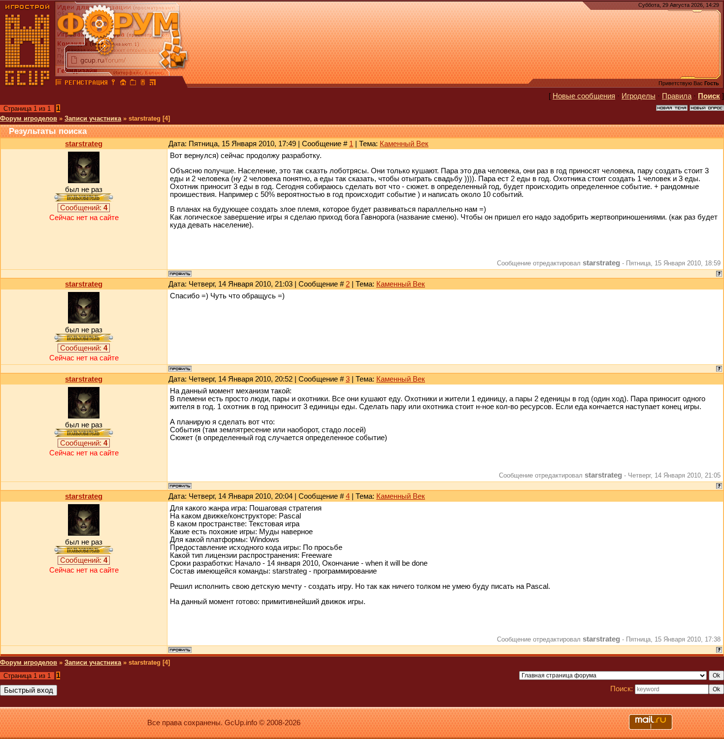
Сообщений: (83, 208)
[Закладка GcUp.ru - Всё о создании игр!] (133, 84)
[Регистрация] (86, 84)
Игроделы (639, 96)
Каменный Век (404, 144)
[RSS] (153, 84)
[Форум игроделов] (59, 84)
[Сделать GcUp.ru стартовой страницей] (123, 84)
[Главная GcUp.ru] (27, 84)
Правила (676, 96)
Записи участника (93, 118)
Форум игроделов (28, 118)
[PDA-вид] (143, 84)
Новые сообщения (584, 96)
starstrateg (83, 144)
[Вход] (113, 84)
